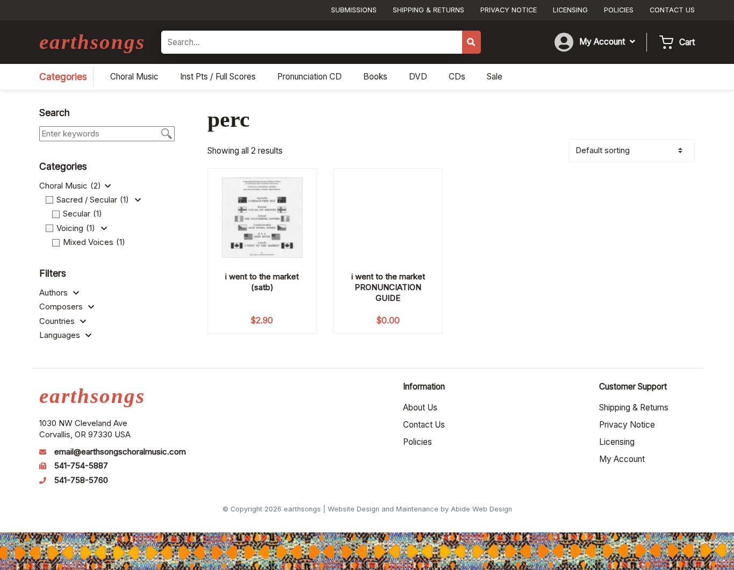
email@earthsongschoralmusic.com (120, 452)
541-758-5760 (81, 480)
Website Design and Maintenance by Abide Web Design (420, 509)
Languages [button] (60, 335)
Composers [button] (62, 307)
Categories (63, 76)
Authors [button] (54, 293)
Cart (687, 42)
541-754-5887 (81, 466)
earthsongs (92, 41)
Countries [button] (58, 321)
